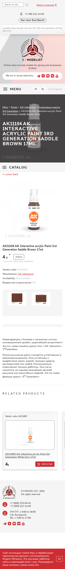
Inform (19, 257)
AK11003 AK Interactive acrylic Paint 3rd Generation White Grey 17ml (27, 455)
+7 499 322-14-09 (34, 14)
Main (5, 107)
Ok (59, 559)
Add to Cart (46, 464)
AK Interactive (28, 107)
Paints (14, 107)
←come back (10, 174)
